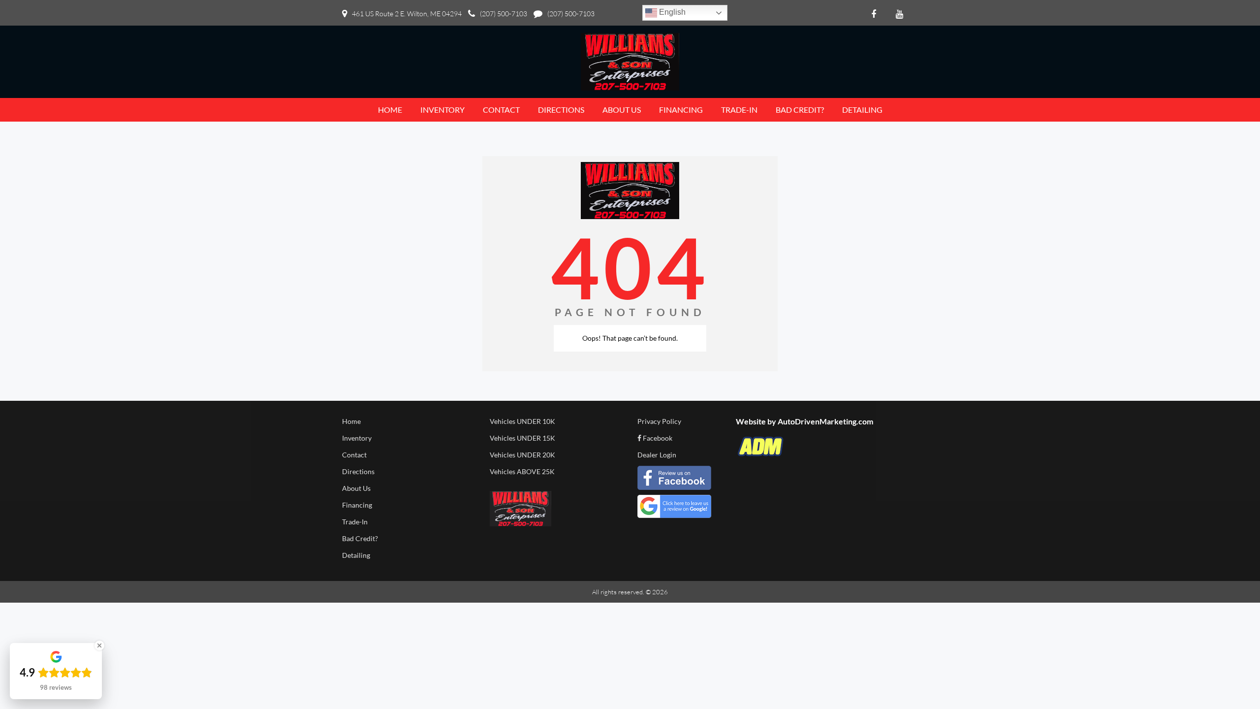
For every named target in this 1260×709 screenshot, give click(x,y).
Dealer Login (656, 455)
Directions (358, 471)
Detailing (356, 555)
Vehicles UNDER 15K (522, 438)
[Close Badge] (99, 645)
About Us (356, 488)
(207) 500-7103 (503, 13)
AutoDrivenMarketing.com (825, 421)
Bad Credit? (360, 538)
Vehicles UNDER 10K (522, 421)
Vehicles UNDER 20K (522, 455)
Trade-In (355, 521)
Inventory (357, 438)
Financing (357, 505)
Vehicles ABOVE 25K (522, 471)
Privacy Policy (659, 421)
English (671, 12)
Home (351, 421)
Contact (354, 455)
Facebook (656, 438)
